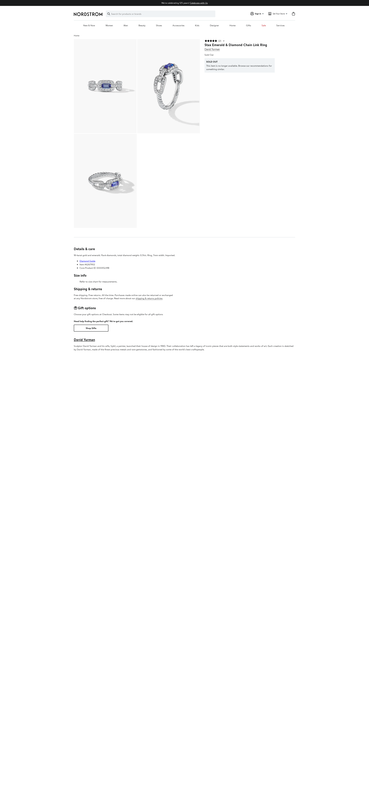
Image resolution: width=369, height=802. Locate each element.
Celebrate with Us (199, 2)
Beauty (142, 25)
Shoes (159, 25)
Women (109, 25)
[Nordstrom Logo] (88, 14)
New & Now (89, 25)
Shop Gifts (91, 328)
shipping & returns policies (149, 298)
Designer (214, 25)
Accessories (178, 25)
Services (280, 25)
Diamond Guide (87, 261)
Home (232, 25)
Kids (197, 25)
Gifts (248, 25)
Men (126, 25)
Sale (264, 25)
